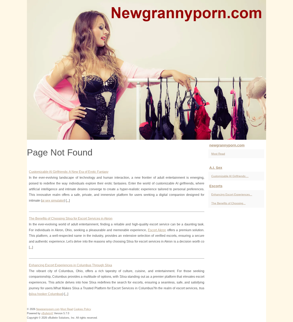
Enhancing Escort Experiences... (231, 194)
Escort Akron (157, 230)
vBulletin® (47, 313)
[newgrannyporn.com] (146, 70)
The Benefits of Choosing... (228, 203)
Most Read (218, 153)
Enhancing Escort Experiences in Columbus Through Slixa (70, 265)
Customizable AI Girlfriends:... (230, 176)
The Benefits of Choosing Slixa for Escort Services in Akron (70, 218)
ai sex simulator (53, 200)
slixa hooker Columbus (46, 294)
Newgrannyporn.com (48, 309)
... (68, 200)
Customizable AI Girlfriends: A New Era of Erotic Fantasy (68, 171)
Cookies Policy (82, 309)
